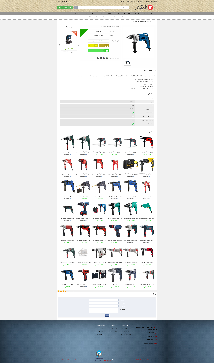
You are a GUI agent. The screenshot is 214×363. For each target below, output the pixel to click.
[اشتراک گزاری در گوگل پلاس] (107, 58)
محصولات (117, 26)
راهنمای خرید (146, 1)
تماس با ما (153, 1)
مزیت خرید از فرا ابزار (126, 334)
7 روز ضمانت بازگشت (126, 328)
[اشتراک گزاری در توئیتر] (98, 58)
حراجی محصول (113, 328)
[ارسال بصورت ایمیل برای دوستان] (104, 58)
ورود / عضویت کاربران (61, 1)
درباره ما (139, 1)
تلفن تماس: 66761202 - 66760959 (128, 1)
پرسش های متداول (100, 334)
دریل (103, 26)
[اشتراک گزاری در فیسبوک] (101, 58)
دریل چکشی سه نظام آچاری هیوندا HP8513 (144, 21)
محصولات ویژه (113, 331)
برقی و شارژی (110, 26)
